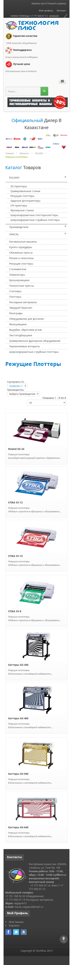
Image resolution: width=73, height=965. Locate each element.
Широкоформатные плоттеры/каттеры (34, 215)
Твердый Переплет (20, 307)
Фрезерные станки (22, 210)
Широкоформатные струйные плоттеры (35, 220)
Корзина (14, 925)
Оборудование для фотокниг (26, 318)
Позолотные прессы (21, 285)
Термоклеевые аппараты (24, 346)
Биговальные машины (23, 241)
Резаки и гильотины (21, 258)
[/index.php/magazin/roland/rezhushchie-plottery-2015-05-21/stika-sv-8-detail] (36, 592)
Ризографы (16, 313)
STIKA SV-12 (15, 502)
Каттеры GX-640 (18, 827)
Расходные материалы (23, 302)
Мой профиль (46, 10)
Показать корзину (56, 3)
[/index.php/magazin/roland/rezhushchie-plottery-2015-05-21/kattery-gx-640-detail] (36, 808)
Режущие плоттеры (22, 196)
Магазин (61, 10)
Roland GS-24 (16, 449)
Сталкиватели (17, 269)
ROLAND (39, 153)
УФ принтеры (18, 205)
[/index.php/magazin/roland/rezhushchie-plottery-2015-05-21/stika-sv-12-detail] (36, 483)
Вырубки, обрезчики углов (25, 329)
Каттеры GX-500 (18, 773)
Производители (18, 227)
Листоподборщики (20, 335)
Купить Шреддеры (20, 247)
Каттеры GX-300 (18, 664)
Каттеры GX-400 (18, 718)
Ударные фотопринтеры (25, 200)
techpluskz (54, 15)
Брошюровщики (19, 280)
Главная (9, 153)
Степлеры (15, 291)
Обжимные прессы (21, 252)
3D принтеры (18, 186)
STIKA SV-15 (15, 556)
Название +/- (16, 385)
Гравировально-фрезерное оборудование (34, 340)
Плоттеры (15, 296)
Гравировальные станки (25, 191)
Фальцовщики (18, 324)
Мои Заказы (16, 922)
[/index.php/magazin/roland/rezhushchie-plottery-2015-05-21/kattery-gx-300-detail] (36, 646)
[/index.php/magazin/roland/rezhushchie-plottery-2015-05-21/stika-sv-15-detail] (36, 537)
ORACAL (14, 234)
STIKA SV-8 (14, 611)
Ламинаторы (17, 274)
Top (63, 941)
